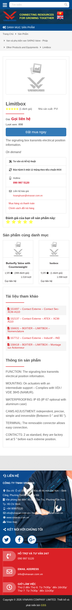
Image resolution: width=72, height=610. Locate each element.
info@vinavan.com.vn (30, 574)
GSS (43, 605)
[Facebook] (19, 539)
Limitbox (46, 47)
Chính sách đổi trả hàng (21, 208)
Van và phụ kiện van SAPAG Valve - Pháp (27, 40)
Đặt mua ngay (36, 132)
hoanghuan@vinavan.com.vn (28, 195)
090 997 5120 (21, 182)
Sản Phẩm (23, 34)
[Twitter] (6, 539)
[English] (60, 13)
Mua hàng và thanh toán (22, 203)
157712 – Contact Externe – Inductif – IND (35, 337)
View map (11, 522)
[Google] (32, 539)
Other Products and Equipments (22, 47)
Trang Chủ (8, 34)
